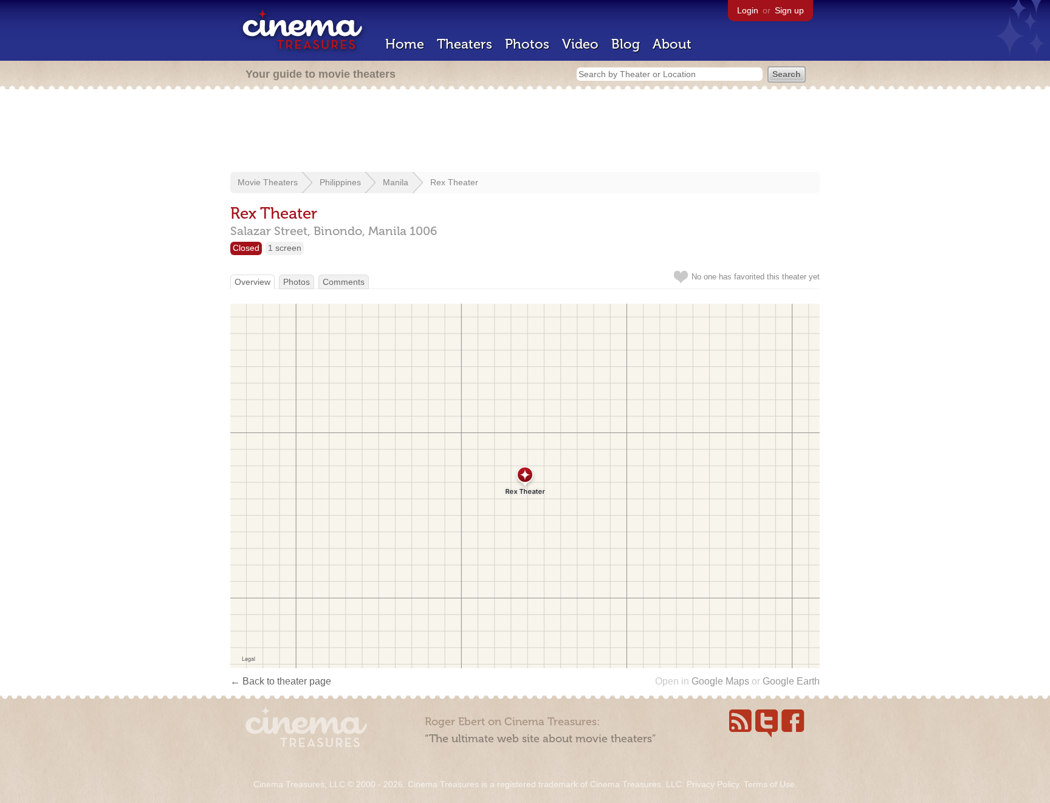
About (672, 44)
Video (580, 44)
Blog (625, 44)
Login (747, 10)
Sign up (789, 10)
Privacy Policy (713, 784)
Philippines (340, 182)
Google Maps (720, 681)
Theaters (464, 44)
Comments (344, 282)
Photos (527, 44)
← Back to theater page (280, 681)
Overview (252, 282)
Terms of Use (769, 784)
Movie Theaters (268, 182)
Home (404, 44)
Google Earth (791, 681)
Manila (395, 182)
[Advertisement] (525, 131)
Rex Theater (454, 182)
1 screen (284, 248)
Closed (246, 248)
